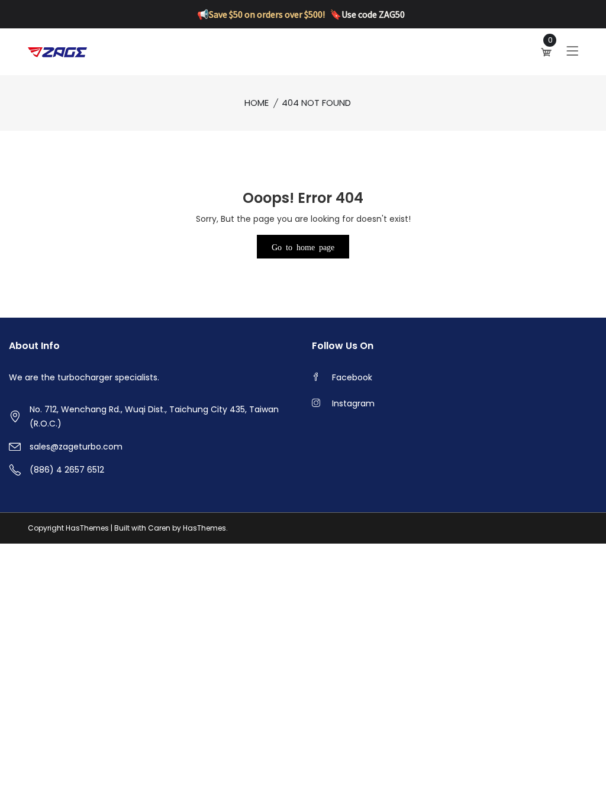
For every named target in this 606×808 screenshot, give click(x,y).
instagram (353, 403)
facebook (352, 377)
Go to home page (303, 247)
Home (256, 102)
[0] (547, 52)
